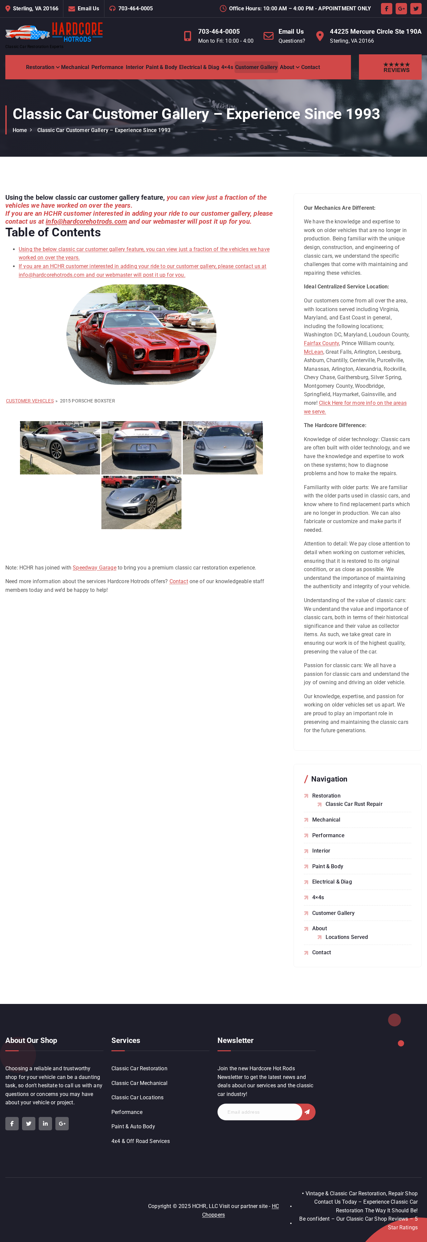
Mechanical (75, 67)
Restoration (40, 67)
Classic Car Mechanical (139, 1083)
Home (20, 130)
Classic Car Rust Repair (354, 804)
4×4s (227, 67)
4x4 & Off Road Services (140, 1141)
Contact (310, 67)
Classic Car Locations (137, 1097)
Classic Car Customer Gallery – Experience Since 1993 (103, 130)
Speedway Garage (94, 567)
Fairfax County (321, 343)
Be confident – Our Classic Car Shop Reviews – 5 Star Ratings (358, 1223)
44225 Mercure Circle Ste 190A (376, 31)
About (287, 67)
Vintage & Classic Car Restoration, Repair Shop (362, 1193)
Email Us (88, 8)
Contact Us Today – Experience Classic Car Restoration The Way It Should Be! (366, 1206)
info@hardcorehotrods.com (86, 221)
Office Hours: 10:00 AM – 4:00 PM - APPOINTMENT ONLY (300, 8)
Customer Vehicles (30, 400)
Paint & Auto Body (133, 1126)
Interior (135, 67)
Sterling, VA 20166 (35, 8)
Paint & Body (161, 67)
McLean (313, 352)
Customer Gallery (256, 67)
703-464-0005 (135, 8)
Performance (107, 67)
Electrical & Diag (199, 67)
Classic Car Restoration (139, 1068)
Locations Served (347, 937)
